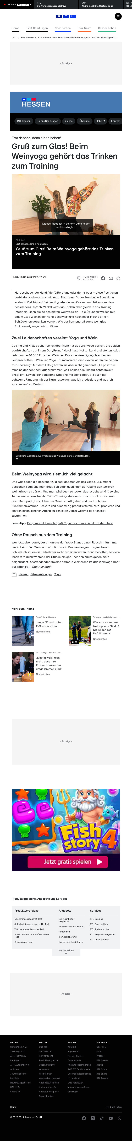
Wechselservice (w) (49, 1078)
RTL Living (101, 1074)
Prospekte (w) (46, 1096)
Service (72, 1042)
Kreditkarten (45, 1074)
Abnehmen (64, 932)
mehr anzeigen (66, 950)
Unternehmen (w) (48, 1087)
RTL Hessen (27, 38)
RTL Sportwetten (99, 924)
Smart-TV (15, 1092)
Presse (99, 1056)
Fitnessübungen (41, 574)
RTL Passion (102, 1078)
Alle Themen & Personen (18, 1058)
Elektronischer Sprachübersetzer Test (31, 935)
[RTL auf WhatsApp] (120, 1118)
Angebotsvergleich (49, 1083)
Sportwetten (45, 1051)
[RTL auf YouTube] (111, 1118)
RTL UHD (15, 1087)
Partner (43, 1042)
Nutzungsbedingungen (79, 1065)
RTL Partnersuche (99, 929)
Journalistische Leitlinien (18, 1076)
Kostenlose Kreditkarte (71, 942)
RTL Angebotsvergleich (102, 934)
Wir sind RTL (103, 1042)
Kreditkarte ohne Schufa (71, 927)
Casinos (43, 1047)
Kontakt (72, 1047)
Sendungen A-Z (18, 1047)
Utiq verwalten (75, 1083)
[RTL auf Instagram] (93, 1118)
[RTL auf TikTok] (102, 1118)
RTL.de (14, 1042)
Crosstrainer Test (23, 942)
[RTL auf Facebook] (84, 1118)
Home (13, 1107)
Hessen (23, 574)
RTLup (99, 1065)
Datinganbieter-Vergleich (67, 920)
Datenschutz (74, 1060)
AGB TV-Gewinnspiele (79, 1069)
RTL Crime (101, 1069)
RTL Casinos (96, 919)
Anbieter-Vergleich (49, 1092)
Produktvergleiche (48, 1060)
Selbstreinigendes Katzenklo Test (31, 924)
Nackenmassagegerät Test (28, 919)
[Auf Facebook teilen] (103, 278)
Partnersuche (46, 1056)
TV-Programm (17, 1051)
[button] (37, 282)
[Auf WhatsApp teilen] (118, 278)
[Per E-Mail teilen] (111, 278)
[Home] (66, 16)
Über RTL (101, 1047)
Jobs (98, 1051)
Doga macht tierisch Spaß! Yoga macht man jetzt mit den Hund (70, 523)
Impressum (73, 1051)
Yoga (57, 574)
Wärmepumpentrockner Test (29, 929)
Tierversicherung (67, 937)
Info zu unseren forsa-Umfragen (79, 1089)
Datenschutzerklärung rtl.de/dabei (79, 1076)
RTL (15, 38)
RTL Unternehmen (99, 940)
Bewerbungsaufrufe (20, 1083)
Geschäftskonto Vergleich (47, 1067)
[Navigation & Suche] (118, 16)
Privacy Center (75, 1056)
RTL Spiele (102, 1060)
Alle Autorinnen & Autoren (19, 1067)
